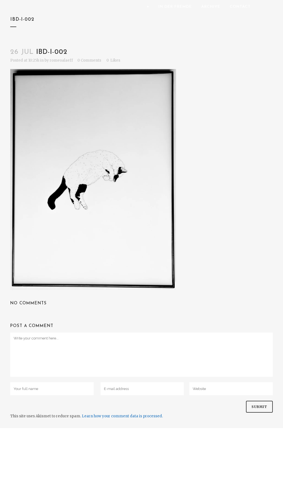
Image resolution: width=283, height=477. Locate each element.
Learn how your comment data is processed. (122, 416)
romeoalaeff (61, 60)
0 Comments (89, 60)
